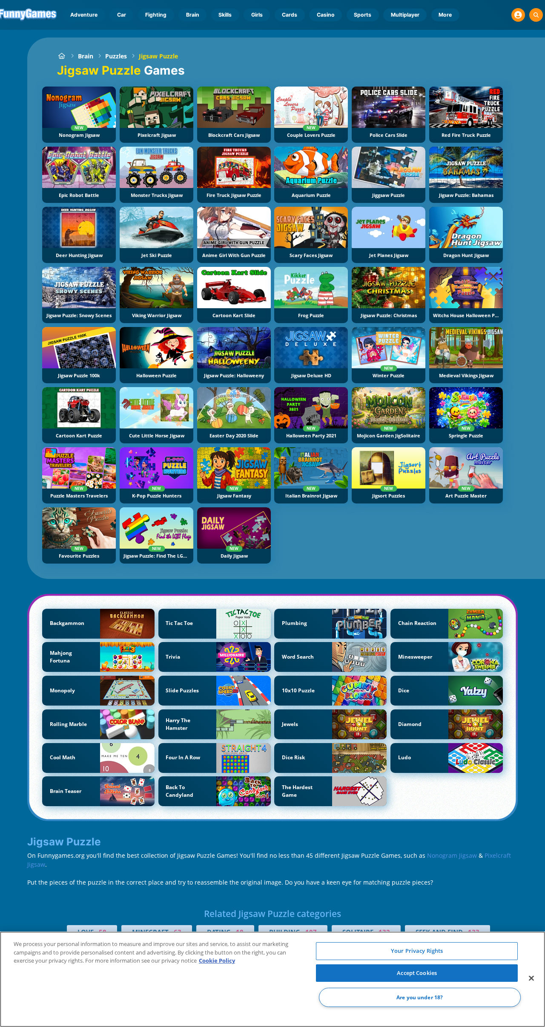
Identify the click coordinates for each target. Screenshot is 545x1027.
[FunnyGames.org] (61, 56)
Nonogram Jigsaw (452, 855)
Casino (326, 15)
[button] (518, 15)
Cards (289, 15)
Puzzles (116, 56)
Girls (257, 15)
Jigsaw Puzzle (158, 56)
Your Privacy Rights (417, 951)
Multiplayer (405, 15)
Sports (362, 15)
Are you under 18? (419, 997)
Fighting (155, 15)
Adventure (84, 15)
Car (121, 15)
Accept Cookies (417, 973)
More (445, 15)
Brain (192, 15)
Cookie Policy (217, 960)
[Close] (531, 978)
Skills (225, 15)
